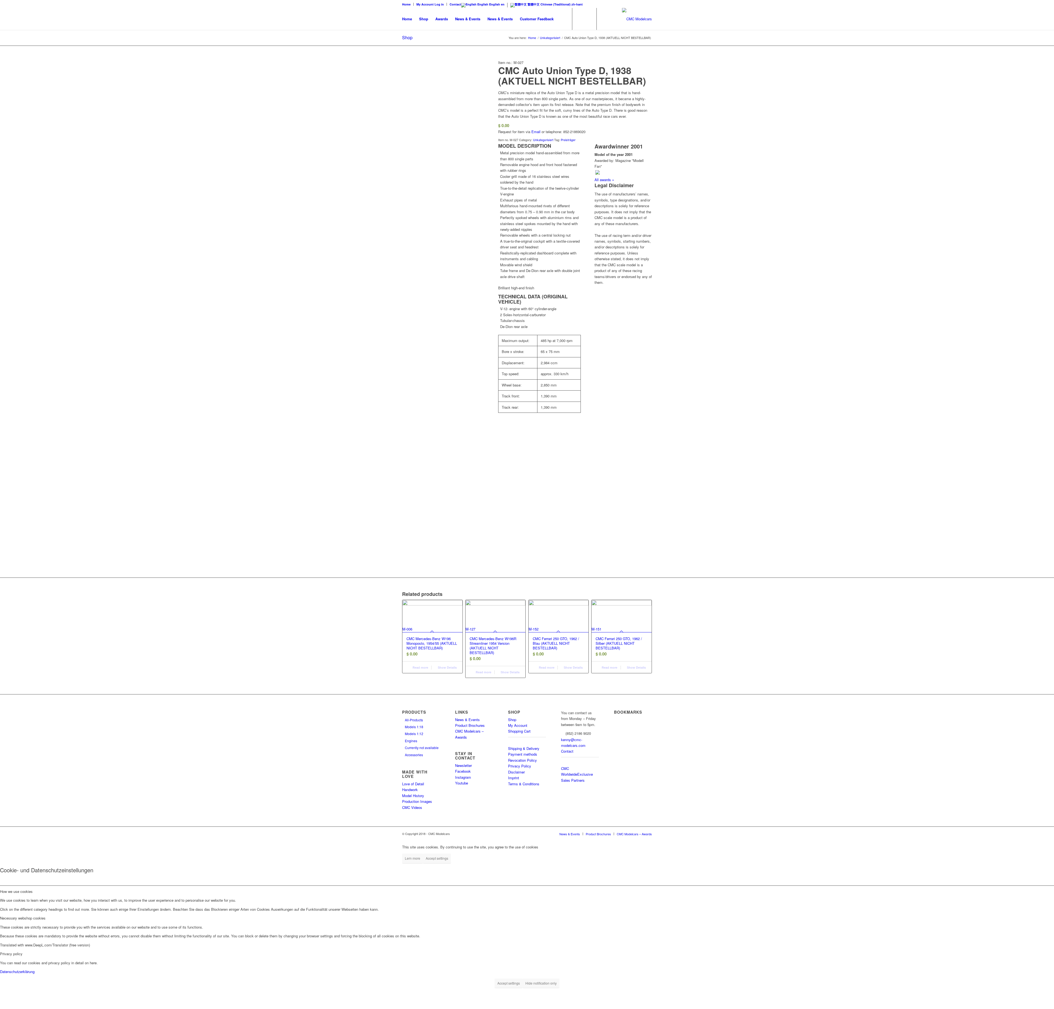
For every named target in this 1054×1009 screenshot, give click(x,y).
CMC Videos (412, 807)
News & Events (467, 719)
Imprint (513, 777)
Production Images (417, 801)
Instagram (463, 777)
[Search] (562, 19)
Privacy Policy (519, 766)
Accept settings (437, 858)
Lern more (412, 858)
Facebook (463, 771)
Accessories (414, 754)
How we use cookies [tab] (16, 891)
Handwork (410, 789)
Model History (413, 795)
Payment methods (522, 754)
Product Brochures (470, 725)
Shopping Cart (519, 731)
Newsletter (463, 765)
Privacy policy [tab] (11, 953)
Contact (455, 4)
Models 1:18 (414, 726)
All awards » (604, 179)
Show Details (447, 667)
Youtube (461, 783)
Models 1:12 (414, 733)
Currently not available (422, 747)
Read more (420, 667)
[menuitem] (408, 4)
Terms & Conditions (523, 783)
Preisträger (568, 140)
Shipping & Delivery (523, 748)
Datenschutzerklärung (17, 971)
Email (535, 131)
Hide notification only (541, 983)
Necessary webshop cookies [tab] (23, 918)
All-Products (414, 719)
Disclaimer (516, 772)
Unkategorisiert (543, 140)
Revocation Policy (522, 760)
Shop (407, 37)
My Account (517, 725)
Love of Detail (413, 783)
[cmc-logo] (637, 19)
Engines (411, 740)
